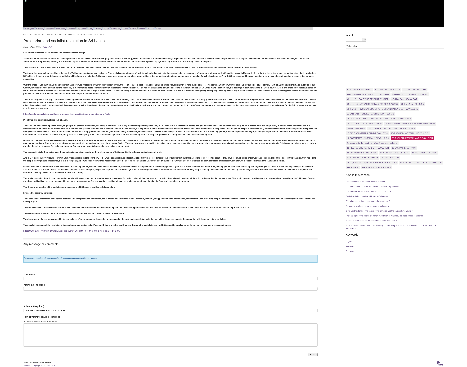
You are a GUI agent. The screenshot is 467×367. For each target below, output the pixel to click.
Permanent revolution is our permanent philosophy (367, 206)
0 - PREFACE (353, 167)
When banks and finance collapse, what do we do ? (368, 201)
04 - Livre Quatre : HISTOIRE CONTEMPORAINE (368, 94)
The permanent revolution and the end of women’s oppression (372, 187)
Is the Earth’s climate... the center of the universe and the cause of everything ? (379, 211)
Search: (350, 35)
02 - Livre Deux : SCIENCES (387, 89)
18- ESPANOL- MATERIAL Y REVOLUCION (410, 133)
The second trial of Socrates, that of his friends (365, 182)
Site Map (27, 365)
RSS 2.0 (51, 365)
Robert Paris (47, 47)
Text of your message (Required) (41, 317)
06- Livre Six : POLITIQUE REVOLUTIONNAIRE (368, 99)
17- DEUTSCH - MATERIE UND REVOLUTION (367, 133)
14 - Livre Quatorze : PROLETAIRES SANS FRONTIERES (410, 124)
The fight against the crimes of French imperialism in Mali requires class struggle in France (384, 216)
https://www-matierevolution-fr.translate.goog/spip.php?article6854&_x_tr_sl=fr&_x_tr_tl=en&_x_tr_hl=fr (71, 231)
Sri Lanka (350, 251)
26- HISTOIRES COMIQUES (424, 153)
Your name (29, 274)
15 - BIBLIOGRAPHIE (356, 128)
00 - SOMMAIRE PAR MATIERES (376, 167)
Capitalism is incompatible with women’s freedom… (368, 196)
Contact (42, 365)
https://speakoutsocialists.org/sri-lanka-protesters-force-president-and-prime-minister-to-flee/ (66, 114)
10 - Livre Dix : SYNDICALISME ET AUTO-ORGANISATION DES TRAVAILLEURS (382, 109)
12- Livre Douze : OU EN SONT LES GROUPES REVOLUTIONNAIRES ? (379, 119)
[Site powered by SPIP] (440, 364)
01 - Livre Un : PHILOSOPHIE (359, 89)
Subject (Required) (33, 306)
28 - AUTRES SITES (390, 158)
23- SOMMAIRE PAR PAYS (404, 148)
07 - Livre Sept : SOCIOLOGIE (404, 99)
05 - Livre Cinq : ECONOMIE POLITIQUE (410, 94)
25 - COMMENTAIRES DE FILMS (394, 153)
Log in (35, 365)
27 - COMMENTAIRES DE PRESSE (362, 158)
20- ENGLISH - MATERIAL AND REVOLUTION (48, 34)
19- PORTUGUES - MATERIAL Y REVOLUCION (368, 138)
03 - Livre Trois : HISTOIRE (415, 89)
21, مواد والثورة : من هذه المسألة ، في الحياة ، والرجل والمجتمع (372, 143)
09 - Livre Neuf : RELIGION (412, 104)
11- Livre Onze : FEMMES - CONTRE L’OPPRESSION (370, 114)
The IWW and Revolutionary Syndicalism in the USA (368, 191)
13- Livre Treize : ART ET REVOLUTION (364, 124)
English (349, 241)
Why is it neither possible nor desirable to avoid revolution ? (371, 221)
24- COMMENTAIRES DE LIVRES (362, 153)
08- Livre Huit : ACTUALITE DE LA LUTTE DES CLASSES (372, 104)
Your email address (34, 285)
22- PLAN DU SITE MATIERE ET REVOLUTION (368, 148)
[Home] (49, 12)
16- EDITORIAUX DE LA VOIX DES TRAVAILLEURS (391, 128)
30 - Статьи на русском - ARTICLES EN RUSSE (421, 162)
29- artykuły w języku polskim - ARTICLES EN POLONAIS (372, 162)
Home (25, 34)
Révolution (350, 246)
